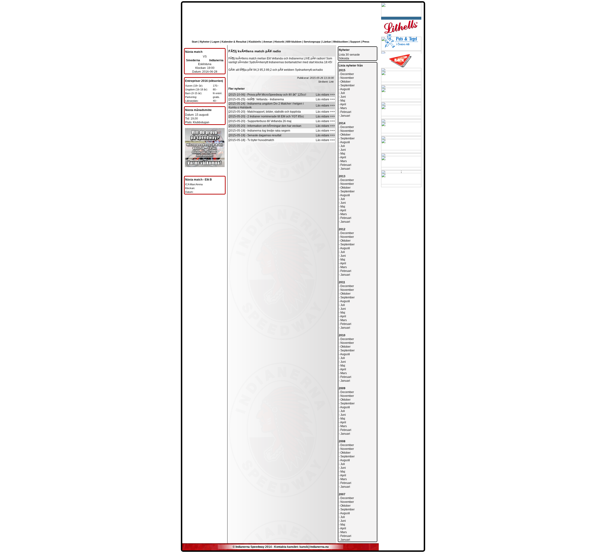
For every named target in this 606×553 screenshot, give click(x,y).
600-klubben (294, 41)
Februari (345, 112)
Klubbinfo (255, 41)
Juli (342, 93)
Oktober (345, 81)
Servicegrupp (312, 41)
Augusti (345, 89)
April (343, 104)
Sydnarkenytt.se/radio (309, 69)
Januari (345, 115)
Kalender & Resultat (234, 41)
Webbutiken (340, 41)
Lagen (215, 41)
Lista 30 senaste (349, 54)
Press (365, 41)
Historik (279, 41)
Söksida (344, 58)
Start (195, 41)
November (347, 78)
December (347, 74)
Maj (342, 100)
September (347, 85)
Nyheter (204, 41)
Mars (343, 108)
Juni (343, 96)
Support (355, 41)
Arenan (267, 41)
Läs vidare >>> (325, 94)
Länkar (326, 41)
